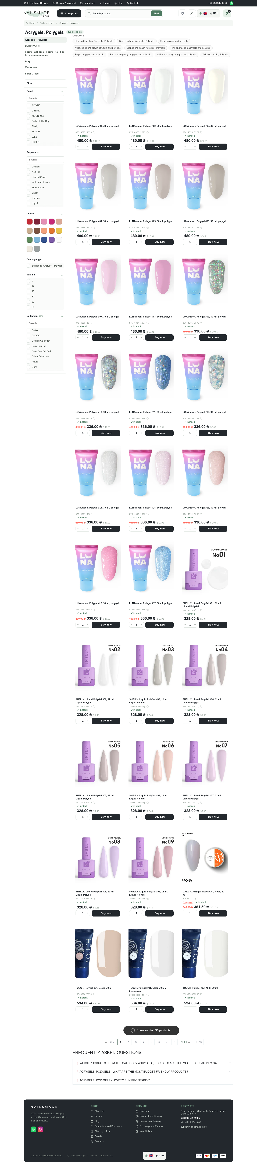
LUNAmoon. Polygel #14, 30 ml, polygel (150, 507)
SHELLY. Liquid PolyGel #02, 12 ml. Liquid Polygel (95, 701)
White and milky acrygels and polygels (176, 54)
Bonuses (144, 1111)
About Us (99, 1111)
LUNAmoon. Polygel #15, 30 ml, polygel (204, 507)
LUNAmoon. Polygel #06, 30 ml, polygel (204, 221)
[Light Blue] (37, 240)
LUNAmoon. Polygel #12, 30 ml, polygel (204, 412)
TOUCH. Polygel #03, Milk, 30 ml (200, 988)
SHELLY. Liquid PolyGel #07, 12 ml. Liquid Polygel (202, 797)
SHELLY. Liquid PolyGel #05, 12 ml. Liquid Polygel (95, 797)
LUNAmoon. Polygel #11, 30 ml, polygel (150, 412)
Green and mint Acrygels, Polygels (136, 41)
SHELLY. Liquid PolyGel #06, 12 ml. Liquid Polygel (148, 797)
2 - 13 (199, 1042)
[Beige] (30, 231)
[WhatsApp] (231, 3)
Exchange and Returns (151, 1126)
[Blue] (44, 240)
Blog (120, 3)
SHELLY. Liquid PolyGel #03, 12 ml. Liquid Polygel (148, 701)
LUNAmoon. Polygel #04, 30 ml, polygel (97, 221)
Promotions (89, 3)
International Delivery (37, 3)
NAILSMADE (44, 1107)
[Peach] (44, 231)
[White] (59, 240)
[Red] (30, 222)
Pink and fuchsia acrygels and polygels (190, 48)
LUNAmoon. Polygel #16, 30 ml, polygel (97, 603)
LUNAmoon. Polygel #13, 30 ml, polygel (97, 507)
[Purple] (52, 240)
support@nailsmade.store (194, 1127)
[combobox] (121, 13)
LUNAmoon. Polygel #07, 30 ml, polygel (97, 316)
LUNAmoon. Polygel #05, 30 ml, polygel (150, 221)
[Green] (30, 240)
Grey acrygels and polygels (174, 41)
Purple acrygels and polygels (89, 54)
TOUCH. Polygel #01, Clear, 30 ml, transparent (147, 989)
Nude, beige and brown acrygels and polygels (98, 48)
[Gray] (37, 249)
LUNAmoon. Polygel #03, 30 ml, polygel (204, 126)
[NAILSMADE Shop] (38, 13)
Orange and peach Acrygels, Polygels (146, 48)
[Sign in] (192, 13)
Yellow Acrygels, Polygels (215, 54)
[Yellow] (59, 231)
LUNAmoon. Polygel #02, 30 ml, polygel (150, 126)
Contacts (134, 3)
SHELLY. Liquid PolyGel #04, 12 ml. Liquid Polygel (202, 701)
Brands (106, 3)
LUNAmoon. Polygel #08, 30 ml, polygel (150, 316)
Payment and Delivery (151, 1116)
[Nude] (59, 222)
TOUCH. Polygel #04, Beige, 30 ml (94, 988)
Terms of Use (107, 1156)
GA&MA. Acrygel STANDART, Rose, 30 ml (203, 893)
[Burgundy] (37, 222)
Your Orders (146, 1131)
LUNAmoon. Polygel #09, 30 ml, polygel (204, 316)
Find (156, 13)
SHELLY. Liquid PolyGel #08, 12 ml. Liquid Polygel (95, 893)
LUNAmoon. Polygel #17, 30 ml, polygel (150, 603)
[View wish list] (182, 13)
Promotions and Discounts (108, 1126)
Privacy (93, 1156)
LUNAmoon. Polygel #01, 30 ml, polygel (97, 126)
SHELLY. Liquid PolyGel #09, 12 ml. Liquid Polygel (148, 893)
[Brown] (37, 231)
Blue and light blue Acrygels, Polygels (94, 41)
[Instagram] (40, 1129)
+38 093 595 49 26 (217, 3)
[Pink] (44, 222)
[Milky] (30, 249)
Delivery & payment (66, 3)
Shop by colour (102, 1131)
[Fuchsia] (52, 222)
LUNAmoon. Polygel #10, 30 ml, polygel (97, 412)
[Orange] (52, 231)
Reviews (99, 1116)
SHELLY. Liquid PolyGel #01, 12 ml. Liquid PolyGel (202, 605)
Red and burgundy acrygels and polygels (130, 54)
